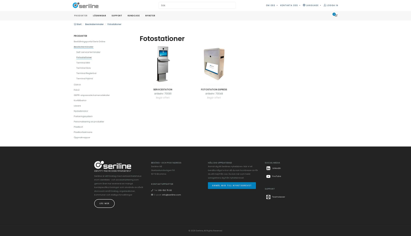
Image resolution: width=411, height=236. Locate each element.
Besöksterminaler (83, 46)
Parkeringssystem (83, 116)
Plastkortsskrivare (83, 132)
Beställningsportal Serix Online (89, 41)
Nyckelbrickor (81, 111)
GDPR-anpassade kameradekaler (92, 95)
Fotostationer (84, 57)
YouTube (276, 176)
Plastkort (78, 126)
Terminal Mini (83, 62)
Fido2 (76, 89)
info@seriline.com (171, 194)
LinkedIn (276, 168)
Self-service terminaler (88, 52)
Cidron (77, 84)
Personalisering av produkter (89, 121)
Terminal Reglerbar (86, 73)
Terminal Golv (83, 67)
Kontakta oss (289, 5)
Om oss (271, 5)
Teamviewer (278, 196)
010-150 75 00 (165, 190)
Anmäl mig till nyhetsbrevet (232, 185)
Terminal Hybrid (84, 78)
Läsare (77, 105)
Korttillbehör (80, 100)
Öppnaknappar (82, 137)
